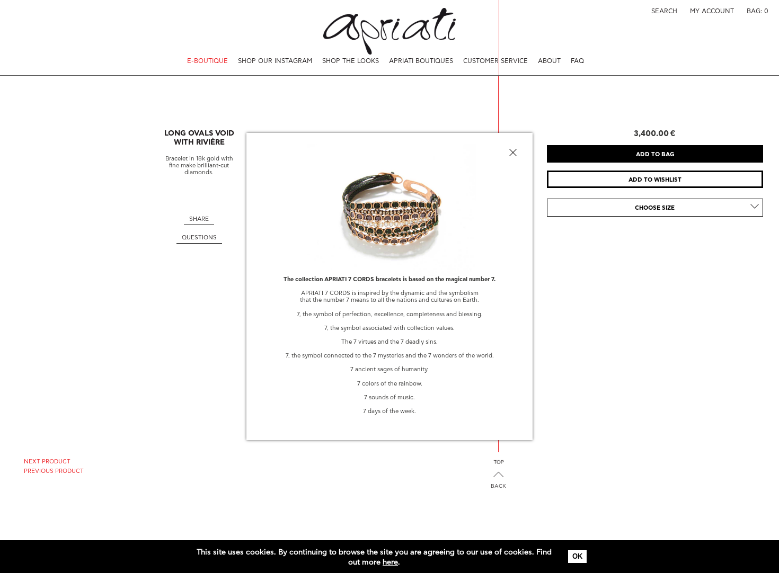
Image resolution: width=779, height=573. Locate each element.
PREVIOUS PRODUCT (54, 471)
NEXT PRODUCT (47, 461)
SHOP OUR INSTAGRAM (275, 61)
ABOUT (549, 61)
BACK (498, 486)
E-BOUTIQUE (207, 61)
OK (577, 556)
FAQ (577, 61)
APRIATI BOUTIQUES (421, 61)
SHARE (199, 219)
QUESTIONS (199, 237)
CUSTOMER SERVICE (495, 61)
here (390, 562)
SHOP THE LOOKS (350, 61)
